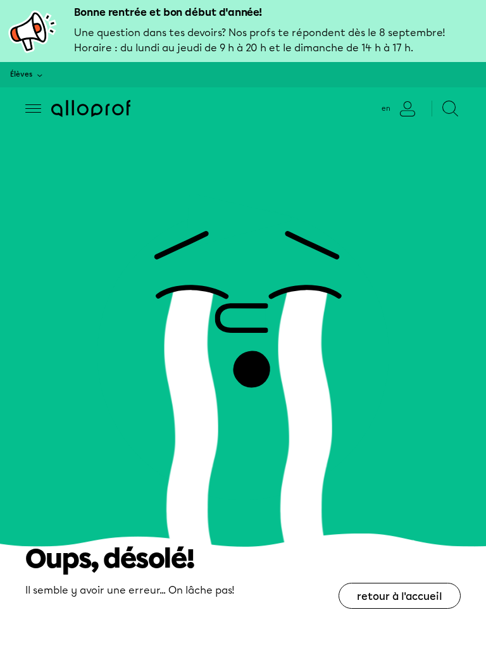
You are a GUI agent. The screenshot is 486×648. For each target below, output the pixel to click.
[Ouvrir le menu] (33, 108)
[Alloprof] (90, 108)
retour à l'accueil (399, 596)
